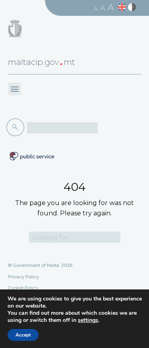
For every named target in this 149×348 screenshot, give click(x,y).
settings (88, 320)
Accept (23, 335)
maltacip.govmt (41, 62)
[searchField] (62, 127)
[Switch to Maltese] (133, 7)
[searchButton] (16, 127)
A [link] (96, 8)
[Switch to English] (123, 7)
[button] (14, 88)
